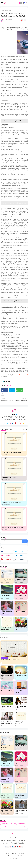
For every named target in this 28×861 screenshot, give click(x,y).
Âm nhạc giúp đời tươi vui (19, 691)
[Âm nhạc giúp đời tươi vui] (21, 685)
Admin (13, 414)
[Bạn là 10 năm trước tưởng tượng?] (14, 649)
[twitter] (7, 423)
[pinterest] (15, 423)
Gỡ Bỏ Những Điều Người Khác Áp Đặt (17, 301)
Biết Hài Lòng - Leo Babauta (6, 794)
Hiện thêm (24, 429)
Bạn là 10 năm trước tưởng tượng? (10, 659)
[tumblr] (17, 423)
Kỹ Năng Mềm (21, 823)
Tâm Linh (17, 826)
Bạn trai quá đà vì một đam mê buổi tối (6, 722)
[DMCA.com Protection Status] (5, 382)
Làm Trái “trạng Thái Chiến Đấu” (16, 121)
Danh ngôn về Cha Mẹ (7, 690)
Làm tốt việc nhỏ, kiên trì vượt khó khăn (7, 596)
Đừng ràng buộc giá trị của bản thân (11, 502)
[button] (20, 3)
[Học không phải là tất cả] (21, 670)
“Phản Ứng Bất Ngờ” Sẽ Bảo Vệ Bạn (17, 203)
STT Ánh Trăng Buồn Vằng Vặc (6, 612)
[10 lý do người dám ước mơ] (21, 701)
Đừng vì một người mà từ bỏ (21, 810)
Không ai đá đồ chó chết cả (6, 676)
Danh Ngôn (4, 823)
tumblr (22, 559)
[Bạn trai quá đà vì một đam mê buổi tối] (7, 716)
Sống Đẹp (10, 826)
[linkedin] (12, 423)
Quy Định (21, 853)
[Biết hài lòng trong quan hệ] (21, 716)
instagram (8, 555)
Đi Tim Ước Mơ (12, 823)
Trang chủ (3, 9)
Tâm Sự (23, 826)
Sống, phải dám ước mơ (20, 612)
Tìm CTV (13, 855)
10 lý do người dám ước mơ (20, 707)
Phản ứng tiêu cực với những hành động (12, 527)
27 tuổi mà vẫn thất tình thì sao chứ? (20, 580)
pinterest (8, 559)
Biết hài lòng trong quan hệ (9, 477)
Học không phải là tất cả (21, 676)
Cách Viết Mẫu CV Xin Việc (20, 596)
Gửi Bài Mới (20, 855)
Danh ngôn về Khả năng (6, 707)
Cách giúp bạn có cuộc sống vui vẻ (7, 580)
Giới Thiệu (14, 853)
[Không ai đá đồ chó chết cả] (7, 670)
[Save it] (21, 20)
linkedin (22, 555)
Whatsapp (20, 390)
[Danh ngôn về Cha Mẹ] (7, 685)
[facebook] (5, 423)
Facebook (5, 390)
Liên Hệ (7, 855)
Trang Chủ (7, 853)
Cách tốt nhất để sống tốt (21, 628)
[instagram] (10, 423)
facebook (8, 552)
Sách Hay (8, 9)
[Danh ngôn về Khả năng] (7, 701)
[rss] (23, 423)
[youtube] (20, 423)
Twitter (12, 390)
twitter (22, 552)
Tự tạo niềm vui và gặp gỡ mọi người (11, 452)
